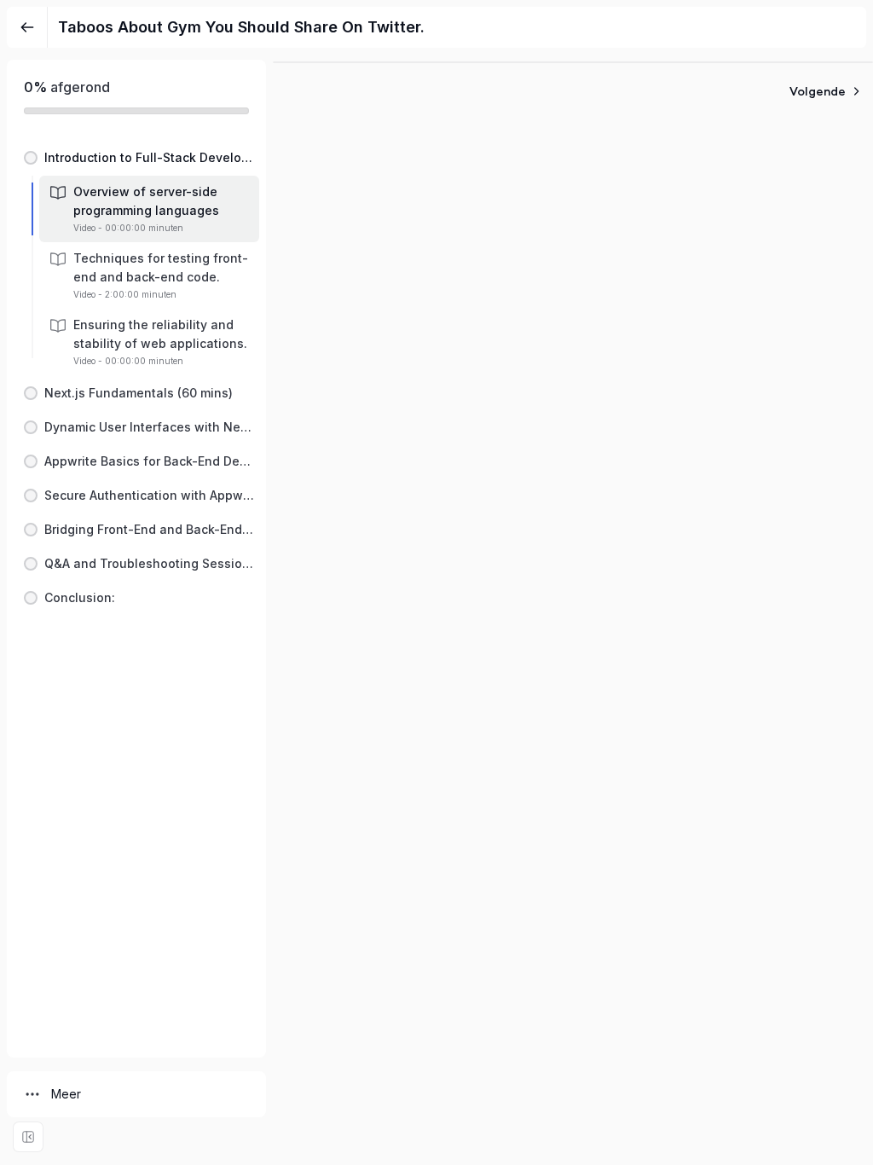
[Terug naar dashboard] (27, 27)
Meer (66, 1094)
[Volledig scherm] (28, 1136)
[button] (136, 158)
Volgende (817, 91)
